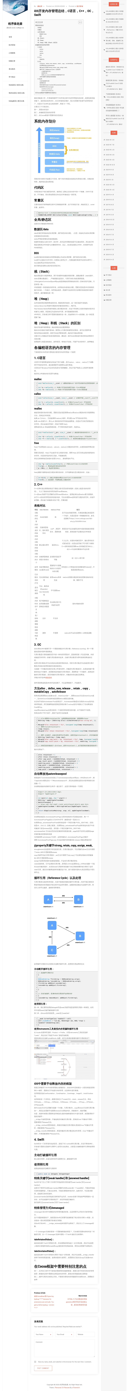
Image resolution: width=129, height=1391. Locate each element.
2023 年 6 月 (110, 150)
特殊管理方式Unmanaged (46, 87)
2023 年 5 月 (110, 155)
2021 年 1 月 (109, 180)
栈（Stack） (41, 38)
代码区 (40, 27)
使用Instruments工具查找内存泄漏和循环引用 (53, 75)
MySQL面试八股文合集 (17, 93)
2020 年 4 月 (110, 190)
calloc (41, 51)
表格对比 (42, 59)
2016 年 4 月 (110, 244)
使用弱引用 (43, 83)
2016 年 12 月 (110, 219)
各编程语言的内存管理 (42, 45)
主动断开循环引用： (46, 71)
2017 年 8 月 (110, 205)
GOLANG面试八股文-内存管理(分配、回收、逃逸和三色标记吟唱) (114, 40)
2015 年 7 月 (110, 249)
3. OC (39, 61)
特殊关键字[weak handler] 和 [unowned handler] (53, 85)
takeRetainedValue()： (47, 88)
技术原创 (12, 45)
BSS (41, 36)
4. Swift (40, 79)
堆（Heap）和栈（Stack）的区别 (47, 42)
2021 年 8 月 (110, 175)
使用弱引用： (45, 73)
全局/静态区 (41, 32)
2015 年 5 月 (110, 254)
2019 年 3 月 (110, 200)
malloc (41, 49)
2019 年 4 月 (110, 195)
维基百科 (48, 677)
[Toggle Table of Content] (79, 22)
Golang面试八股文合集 (16, 101)
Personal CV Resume (62, 1387)
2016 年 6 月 (110, 240)
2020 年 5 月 (110, 185)
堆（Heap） (41, 40)
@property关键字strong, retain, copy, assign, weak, (53, 67)
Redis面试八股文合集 (16, 85)
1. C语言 (40, 47)
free (41, 55)
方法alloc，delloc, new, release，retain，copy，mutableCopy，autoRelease (60, 63)
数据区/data (43, 34)
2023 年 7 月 (110, 145)
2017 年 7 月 (110, 210)
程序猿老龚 (15, 23)
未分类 (108, 290)
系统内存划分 (39, 25)
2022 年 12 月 (110, 165)
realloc (41, 53)
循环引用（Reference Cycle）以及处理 (50, 69)
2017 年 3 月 (110, 215)
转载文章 (12, 61)
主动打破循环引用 (44, 81)
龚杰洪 (39, 6)
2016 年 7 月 (110, 235)
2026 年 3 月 (110, 140)
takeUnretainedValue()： (48, 90)
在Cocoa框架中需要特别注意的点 (45, 93)
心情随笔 (12, 53)
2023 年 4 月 (110, 160)
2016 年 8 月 (110, 230)
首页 (10, 37)
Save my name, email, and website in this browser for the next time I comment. (64, 1362)
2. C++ (40, 57)
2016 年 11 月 (110, 225)
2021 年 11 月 (110, 170)
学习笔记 (12, 77)
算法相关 (12, 69)
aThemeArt (76, 1387)
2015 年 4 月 (110, 259)
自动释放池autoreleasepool (47, 65)
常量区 (40, 30)
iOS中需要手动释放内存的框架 (48, 76)
